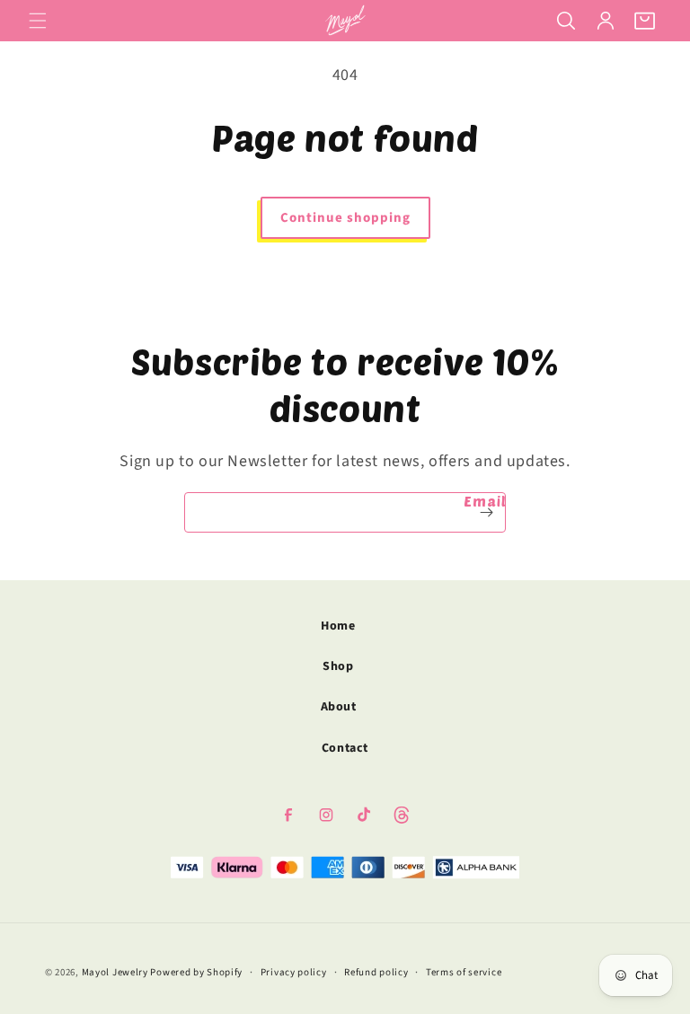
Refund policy (376, 972)
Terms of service (463, 972)
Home (338, 626)
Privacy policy (294, 972)
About (339, 707)
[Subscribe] (486, 512)
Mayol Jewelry (115, 972)
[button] (38, 20)
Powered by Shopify (196, 972)
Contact (345, 748)
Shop (338, 666)
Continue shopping (345, 217)
